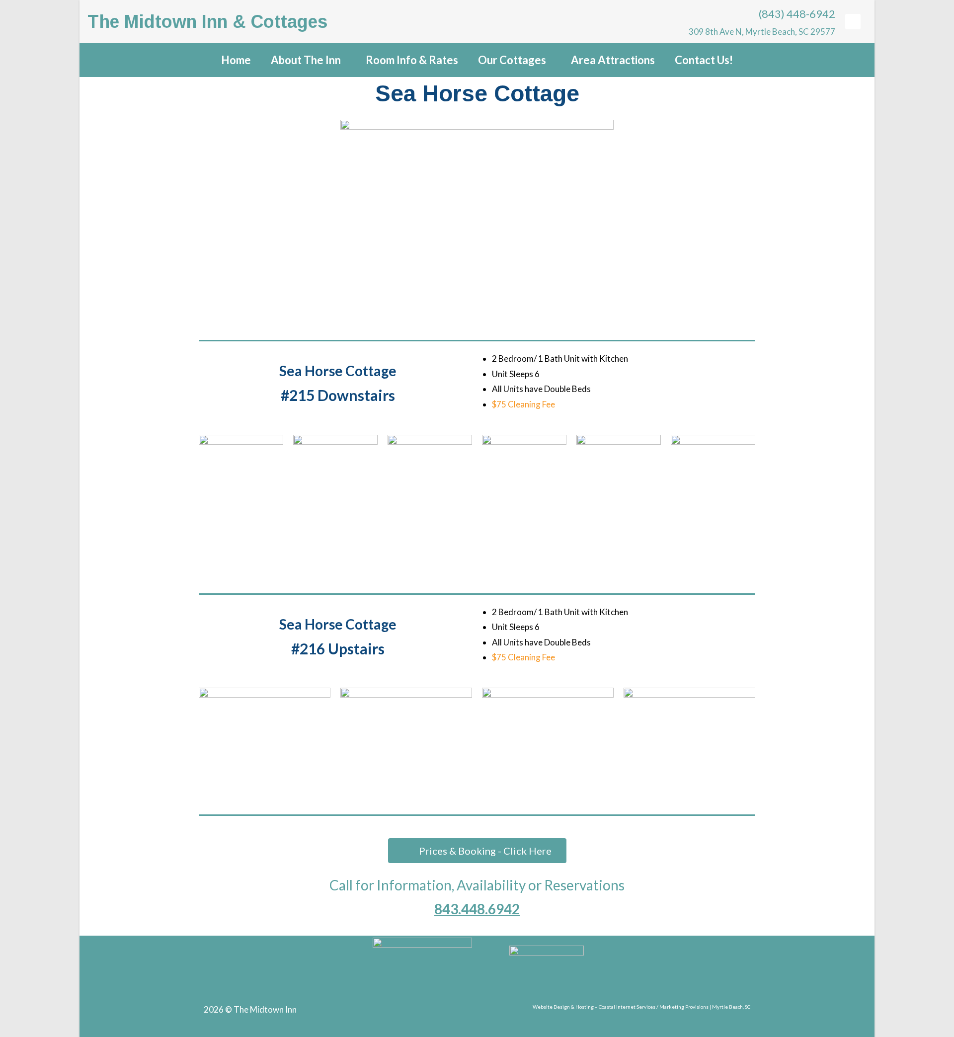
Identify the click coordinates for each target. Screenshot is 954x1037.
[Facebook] (852, 21)
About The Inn (306, 60)
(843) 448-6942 (796, 13)
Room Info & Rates (412, 60)
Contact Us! (704, 60)
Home (236, 60)
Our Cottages (512, 60)
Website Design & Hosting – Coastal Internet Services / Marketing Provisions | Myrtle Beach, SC (641, 1007)
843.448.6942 (477, 908)
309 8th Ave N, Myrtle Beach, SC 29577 (760, 31)
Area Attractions (613, 60)
